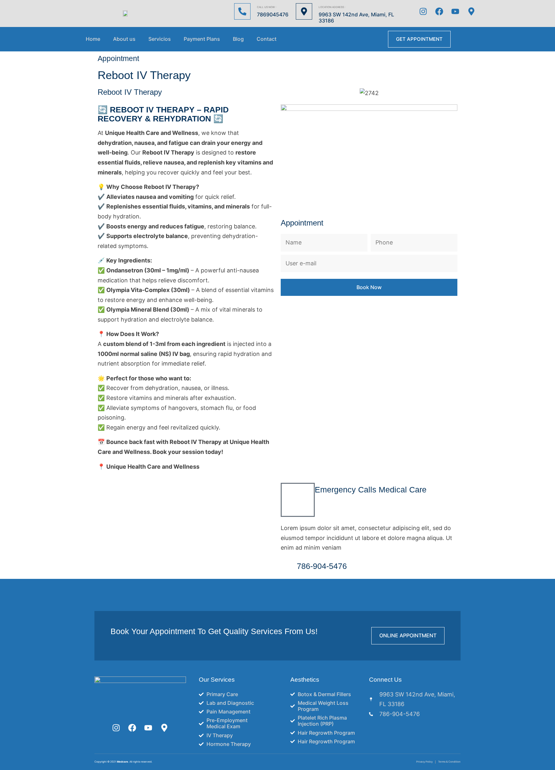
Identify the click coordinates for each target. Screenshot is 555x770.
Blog (238, 39)
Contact (267, 39)
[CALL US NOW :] (242, 11)
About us (124, 39)
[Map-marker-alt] (471, 11)
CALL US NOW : (266, 7)
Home (93, 39)
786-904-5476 (322, 566)
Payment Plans (202, 39)
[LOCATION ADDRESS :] (304, 11)
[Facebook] (439, 11)
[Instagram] (423, 11)
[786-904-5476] (289, 567)
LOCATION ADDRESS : (332, 7)
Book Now (369, 287)
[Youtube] (455, 11)
